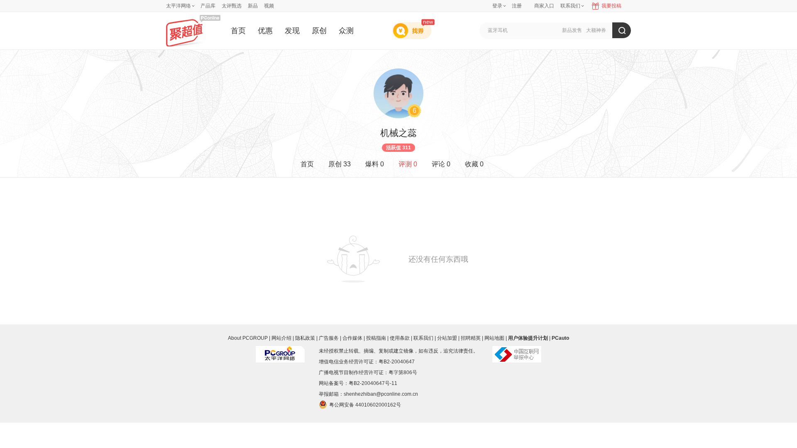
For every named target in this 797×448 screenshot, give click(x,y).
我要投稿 (611, 6)
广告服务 (329, 338)
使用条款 (400, 338)
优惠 (265, 31)
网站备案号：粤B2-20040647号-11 (358, 383)
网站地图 (494, 338)
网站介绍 (281, 338)
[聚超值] (193, 30)
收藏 (474, 164)
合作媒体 (352, 338)
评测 (407, 164)
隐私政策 (305, 338)
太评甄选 (232, 6)
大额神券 (596, 30)
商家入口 (544, 6)
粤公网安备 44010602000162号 (365, 405)
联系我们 (423, 338)
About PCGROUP (248, 338)
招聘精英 (471, 338)
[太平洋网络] (280, 351)
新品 (253, 6)
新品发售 (572, 30)
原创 (319, 31)
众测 (346, 31)
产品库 (207, 6)
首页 (238, 31)
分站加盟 (447, 338)
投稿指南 (376, 338)
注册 (517, 6)
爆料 (374, 164)
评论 (441, 164)
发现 (292, 31)
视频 (269, 6)
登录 (497, 6)
